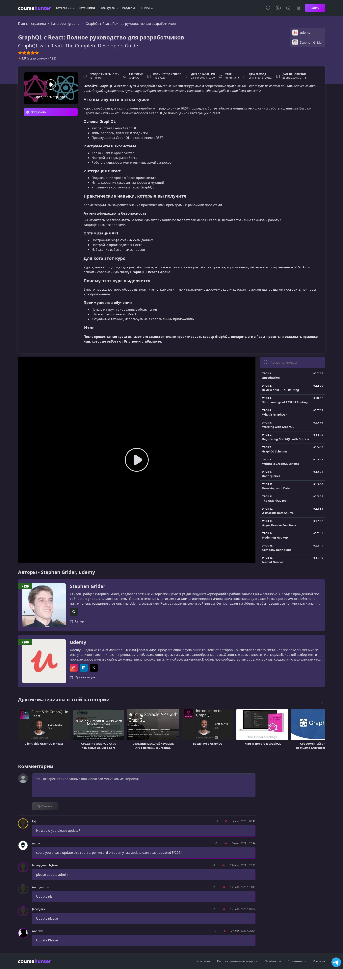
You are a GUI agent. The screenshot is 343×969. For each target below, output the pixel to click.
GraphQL (134, 77)
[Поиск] (268, 8)
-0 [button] (226, 821)
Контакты (204, 961)
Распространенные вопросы (237, 961)
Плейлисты (273, 961)
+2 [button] (216, 843)
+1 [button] (216, 821)
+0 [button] (214, 887)
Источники (86, 8)
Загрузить (38, 112)
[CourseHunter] (34, 8)
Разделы (128, 8)
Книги (145, 8)
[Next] (322, 702)
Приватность (296, 961)
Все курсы (108, 8)
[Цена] (298, 8)
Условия (319, 961)
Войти (315, 8)
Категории (63, 8)
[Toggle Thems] (288, 8)
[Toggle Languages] (278, 8)
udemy (78, 642)
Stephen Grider (87, 586)
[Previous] (314, 702)
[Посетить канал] (336, 962)
